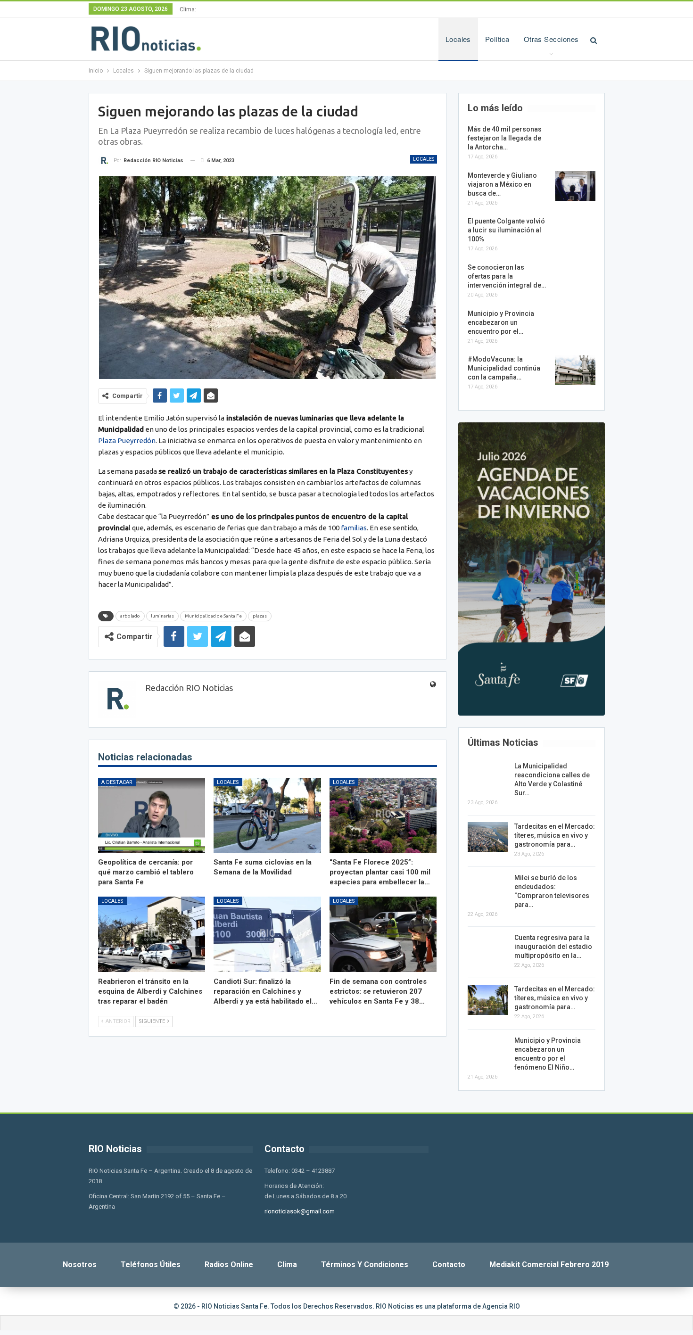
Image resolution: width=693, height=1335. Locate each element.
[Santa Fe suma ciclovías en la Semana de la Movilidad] (267, 815)
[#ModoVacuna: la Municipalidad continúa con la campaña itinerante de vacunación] (575, 370)
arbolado (130, 615)
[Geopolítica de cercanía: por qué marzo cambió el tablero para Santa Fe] (152, 815)
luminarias (162, 615)
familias (354, 528)
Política (497, 39)
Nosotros (80, 1264)
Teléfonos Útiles (151, 1264)
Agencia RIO (501, 1306)
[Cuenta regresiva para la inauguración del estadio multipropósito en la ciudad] (488, 948)
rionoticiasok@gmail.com (299, 1211)
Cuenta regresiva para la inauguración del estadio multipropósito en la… (553, 946)
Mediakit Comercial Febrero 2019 (549, 1264)
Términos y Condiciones (364, 1264)
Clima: (188, 9)
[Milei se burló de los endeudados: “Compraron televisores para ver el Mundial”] (488, 889)
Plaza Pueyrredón (127, 441)
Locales (458, 39)
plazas (260, 615)
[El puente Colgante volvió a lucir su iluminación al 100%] (575, 232)
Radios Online (229, 1264)
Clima (287, 1264)
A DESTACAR (116, 782)
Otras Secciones (551, 39)
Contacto (448, 1264)
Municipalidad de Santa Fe (213, 615)
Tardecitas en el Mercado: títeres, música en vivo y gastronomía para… (554, 835)
